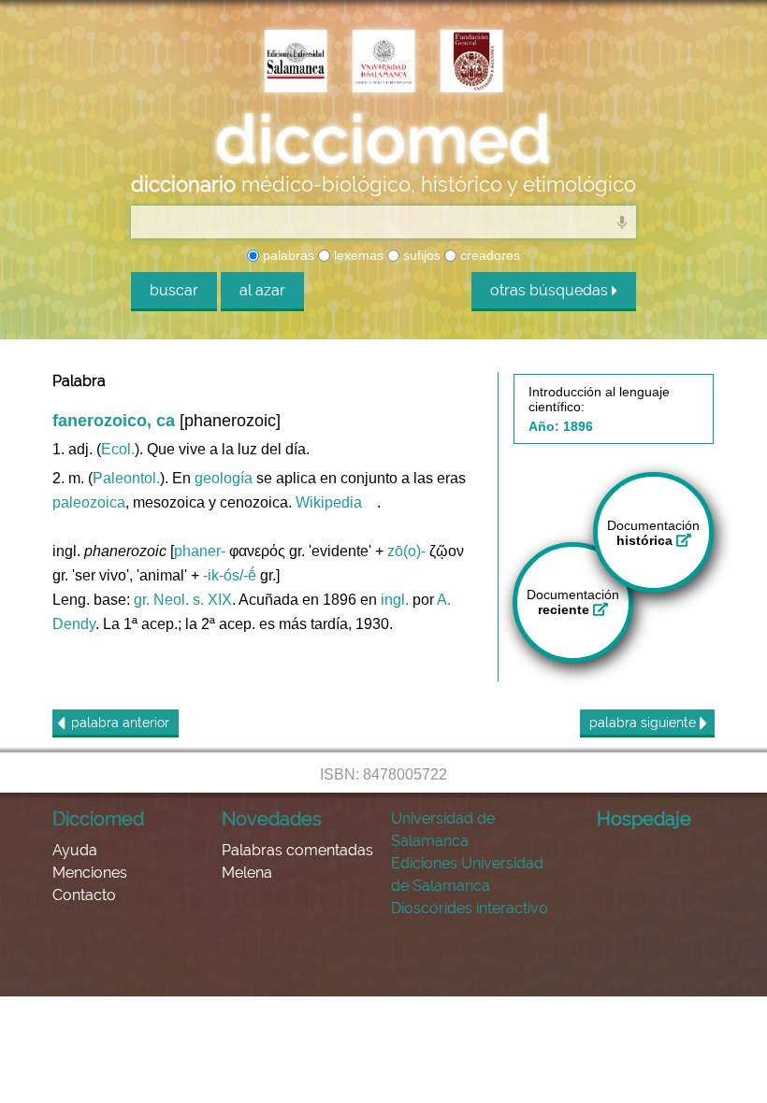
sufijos (420, 255)
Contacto (84, 895)
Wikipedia (329, 502)
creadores (488, 255)
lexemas (357, 255)
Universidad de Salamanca (443, 829)
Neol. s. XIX (192, 600)
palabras (286, 255)
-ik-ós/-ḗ (229, 575)
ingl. (395, 600)
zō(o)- (406, 551)
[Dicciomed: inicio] (383, 139)
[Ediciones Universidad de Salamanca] (295, 63)
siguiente (644, 722)
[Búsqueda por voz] (622, 221)
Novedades (272, 819)
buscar (174, 290)
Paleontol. (126, 478)
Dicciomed (98, 819)
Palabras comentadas (297, 850)
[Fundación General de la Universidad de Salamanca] (471, 63)
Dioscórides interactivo (469, 908)
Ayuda (74, 850)
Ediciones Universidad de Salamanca (467, 874)
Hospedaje (644, 819)
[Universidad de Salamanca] (383, 63)
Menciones (89, 872)
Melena (247, 872)
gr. (142, 600)
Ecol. (118, 449)
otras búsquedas (551, 290)
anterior (120, 722)
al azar (262, 290)
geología (224, 478)
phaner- (199, 551)
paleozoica (88, 502)
